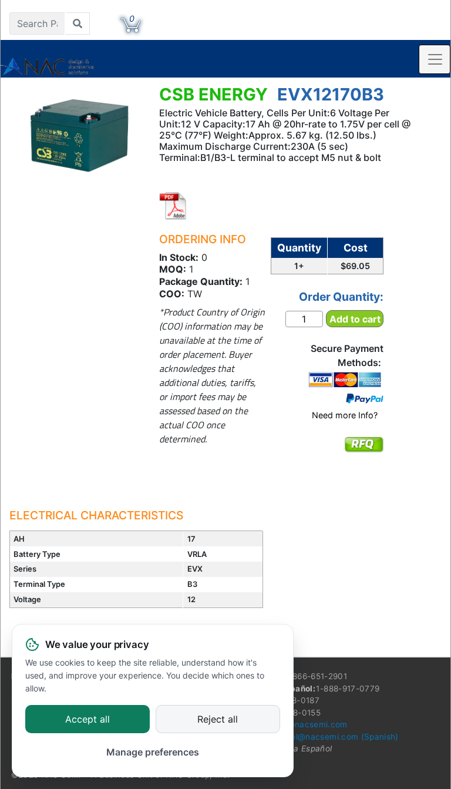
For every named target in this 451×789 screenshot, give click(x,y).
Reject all (217, 720)
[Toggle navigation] (434, 59)
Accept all (87, 720)
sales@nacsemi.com (307, 724)
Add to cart (355, 319)
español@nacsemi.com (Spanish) (333, 736)
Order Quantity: (341, 297)
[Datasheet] (173, 206)
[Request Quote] (364, 452)
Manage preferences (152, 752)
